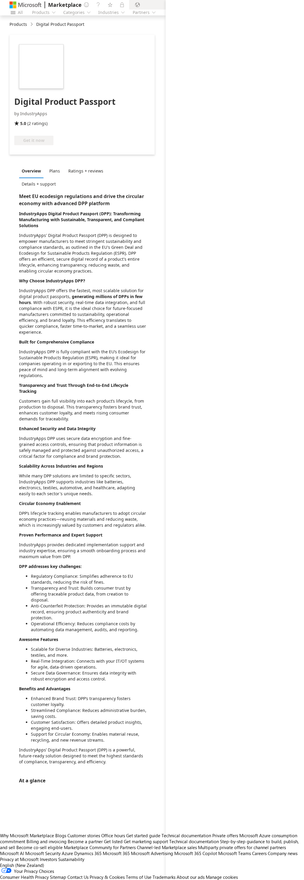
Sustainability (71, 859)
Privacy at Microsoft (19, 859)
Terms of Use (138, 877)
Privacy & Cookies (107, 877)
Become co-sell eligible (39, 847)
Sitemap (58, 877)
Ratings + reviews (85, 171)
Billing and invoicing (46, 841)
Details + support (39, 184)
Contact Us (77, 877)
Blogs (60, 835)
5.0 (23, 123)
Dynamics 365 (88, 853)
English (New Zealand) (22, 865)
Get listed (113, 841)
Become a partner (85, 841)
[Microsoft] (26, 4)
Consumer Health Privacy (24, 877)
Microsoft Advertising (152, 853)
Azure (67, 853)
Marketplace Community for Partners (100, 847)
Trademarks (164, 877)
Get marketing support (146, 841)
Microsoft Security (43, 853)
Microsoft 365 (116, 853)
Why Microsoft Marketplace (27, 835)
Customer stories (83, 835)
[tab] (33, 170)
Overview (31, 171)
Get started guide (143, 835)
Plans (54, 171)
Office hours (113, 835)
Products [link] (18, 24)
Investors (48, 859)
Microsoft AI (12, 853)
